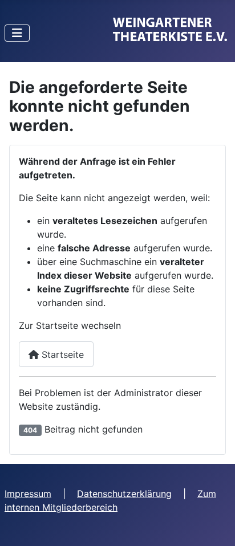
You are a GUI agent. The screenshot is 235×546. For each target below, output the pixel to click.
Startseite (61, 354)
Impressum (28, 493)
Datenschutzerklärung (124, 493)
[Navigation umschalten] (17, 33)
